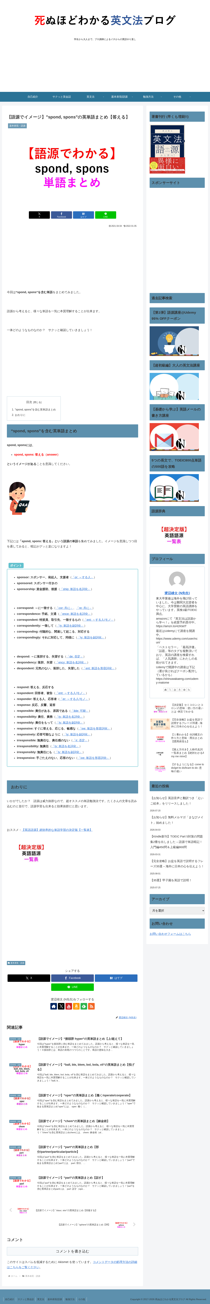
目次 (29, 402)
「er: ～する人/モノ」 (74, 699)
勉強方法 (70, 1299)
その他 (81, 1299)
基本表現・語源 (17, 963)
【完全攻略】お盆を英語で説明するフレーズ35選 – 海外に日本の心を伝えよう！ (177, 863)
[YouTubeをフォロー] (68, 1006)
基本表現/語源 (55, 1299)
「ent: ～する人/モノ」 (99, 619)
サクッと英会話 (26, 1299)
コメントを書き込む (72, 1251)
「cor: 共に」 (64, 608)
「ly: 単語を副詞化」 (70, 625)
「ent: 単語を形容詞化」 (99, 668)
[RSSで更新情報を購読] (91, 1006)
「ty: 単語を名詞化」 (69, 716)
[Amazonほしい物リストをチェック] (76, 1006)
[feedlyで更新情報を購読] (84, 1006)
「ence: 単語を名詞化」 (75, 613)
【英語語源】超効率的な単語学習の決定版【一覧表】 (57, 830)
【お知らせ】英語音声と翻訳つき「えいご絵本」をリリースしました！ (176, 800)
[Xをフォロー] (61, 1006)
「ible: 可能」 (80, 710)
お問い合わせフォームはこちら (170, 934)
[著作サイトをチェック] (53, 1006)
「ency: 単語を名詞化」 (71, 662)
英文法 (40, 1299)
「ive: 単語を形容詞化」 (95, 728)
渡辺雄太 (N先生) (177, 593)
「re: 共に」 (84, 608)
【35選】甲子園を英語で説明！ (171, 880)
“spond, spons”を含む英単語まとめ (35, 409)
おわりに (20, 414)
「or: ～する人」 (83, 577)
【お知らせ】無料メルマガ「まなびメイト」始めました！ (176, 820)
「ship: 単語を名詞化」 (75, 589)
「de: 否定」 (74, 656)
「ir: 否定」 (80, 740)
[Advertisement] (105, 67)
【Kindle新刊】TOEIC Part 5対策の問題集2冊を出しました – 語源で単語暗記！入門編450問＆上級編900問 (176, 842)
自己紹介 (9, 1299)
